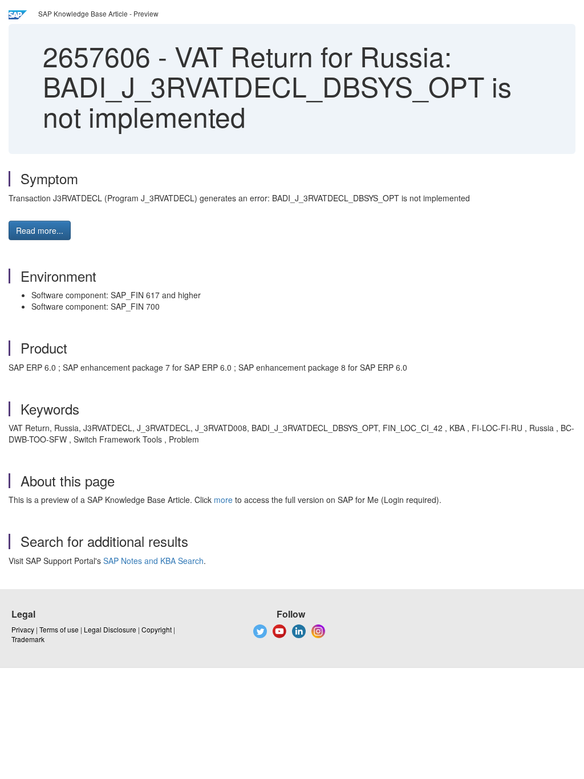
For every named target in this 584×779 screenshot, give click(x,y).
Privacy (22, 629)
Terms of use (59, 629)
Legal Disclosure (110, 629)
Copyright (156, 629)
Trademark (27, 639)
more (223, 499)
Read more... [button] (39, 230)
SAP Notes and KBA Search (153, 560)
